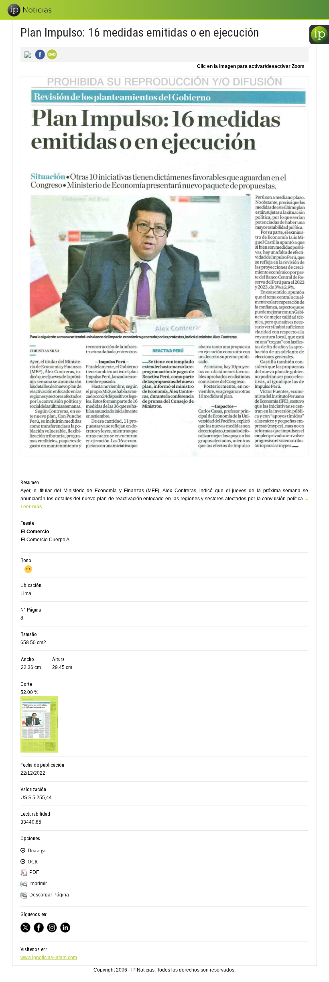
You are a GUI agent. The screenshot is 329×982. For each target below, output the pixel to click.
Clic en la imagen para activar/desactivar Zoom (251, 66)
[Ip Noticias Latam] (40, 926)
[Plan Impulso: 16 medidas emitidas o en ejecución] (26, 54)
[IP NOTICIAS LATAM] (27, 926)
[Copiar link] (51, 54)
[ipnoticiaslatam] (53, 926)
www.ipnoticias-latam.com (48, 957)
